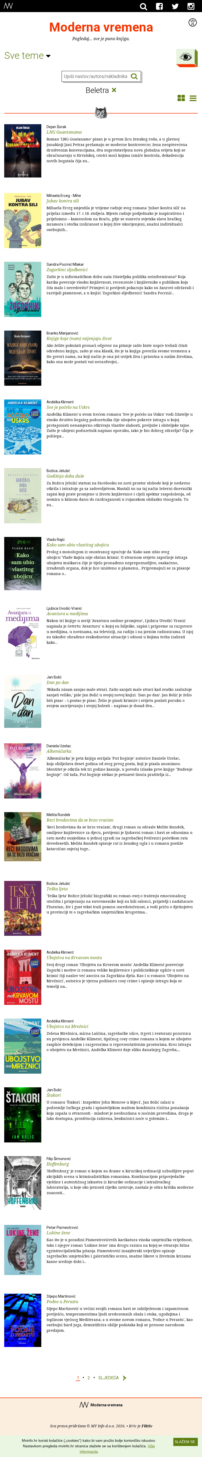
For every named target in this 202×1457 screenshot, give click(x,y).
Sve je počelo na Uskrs (120, 419)
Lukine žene (120, 1244)
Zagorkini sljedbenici (120, 279)
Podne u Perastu (120, 1313)
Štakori (120, 1104)
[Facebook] (159, 6)
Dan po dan (119, 691)
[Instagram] (191, 6)
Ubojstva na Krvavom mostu (118, 969)
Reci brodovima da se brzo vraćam (120, 832)
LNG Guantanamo (117, 144)
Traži (134, 76)
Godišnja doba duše (119, 488)
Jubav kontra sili (116, 213)
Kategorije (185, 57)
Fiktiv (147, 1425)
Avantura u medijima (120, 625)
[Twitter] (175, 6)
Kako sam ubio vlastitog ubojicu (118, 556)
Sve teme (25, 55)
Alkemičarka (120, 760)
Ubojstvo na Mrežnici (119, 1035)
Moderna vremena (101, 27)
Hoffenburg (120, 1176)
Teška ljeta (120, 898)
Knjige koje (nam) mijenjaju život (120, 347)
